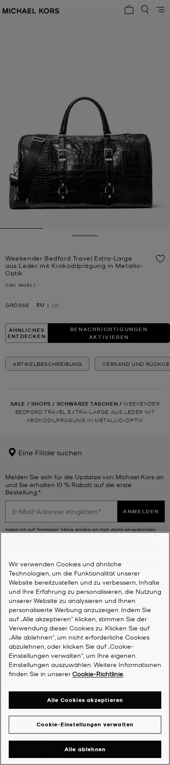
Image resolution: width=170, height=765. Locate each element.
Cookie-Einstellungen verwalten (85, 724)
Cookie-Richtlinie (97, 673)
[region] (85, 648)
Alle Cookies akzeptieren (85, 700)
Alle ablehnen (85, 749)
